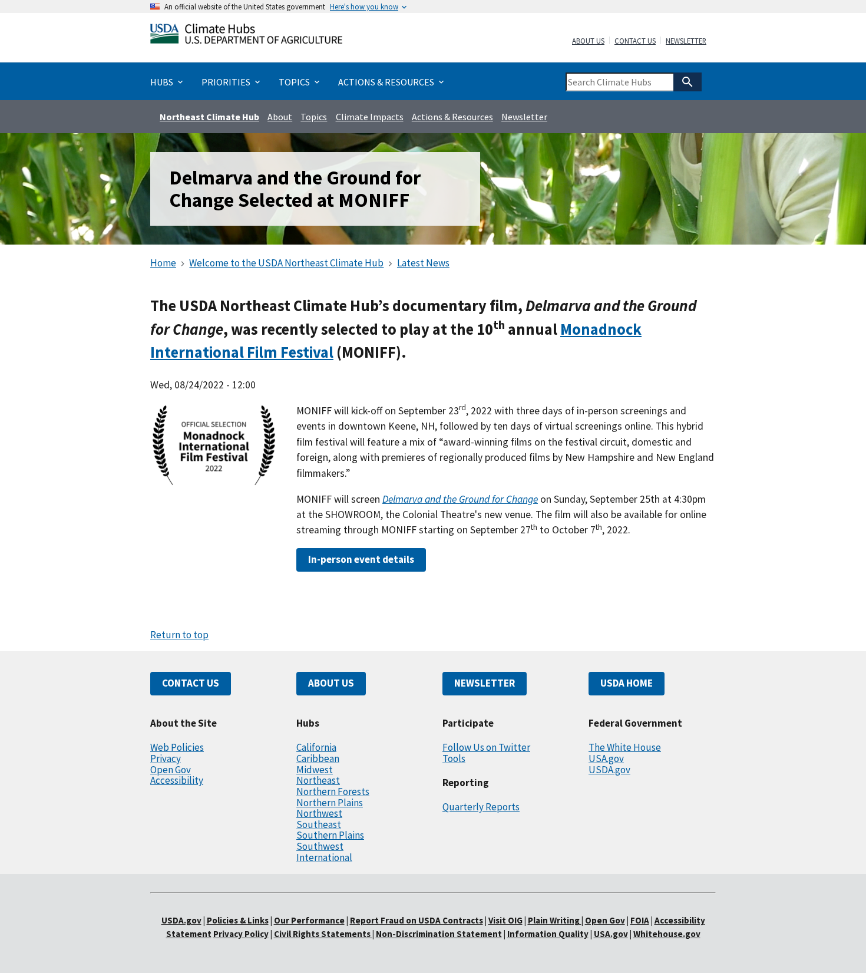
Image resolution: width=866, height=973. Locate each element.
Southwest (319, 846)
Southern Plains (330, 835)
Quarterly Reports (481, 806)
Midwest (314, 769)
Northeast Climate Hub (209, 117)
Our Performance (309, 920)
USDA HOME (626, 683)
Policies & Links (238, 920)
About (279, 117)
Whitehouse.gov (666, 933)
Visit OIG (505, 920)
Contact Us (635, 41)
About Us (588, 41)
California (316, 747)
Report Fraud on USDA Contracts (416, 920)
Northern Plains (329, 802)
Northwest (319, 813)
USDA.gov (609, 769)
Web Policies (177, 747)
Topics (313, 117)
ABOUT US (331, 683)
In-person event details (361, 559)
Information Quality (548, 933)
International (324, 857)
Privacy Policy (241, 933)
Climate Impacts (370, 117)
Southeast (318, 824)
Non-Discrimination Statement (439, 933)
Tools (453, 758)
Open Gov (170, 769)
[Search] (687, 81)
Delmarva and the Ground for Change (460, 499)
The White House (625, 747)
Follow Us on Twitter (486, 747)
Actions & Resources (452, 117)
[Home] (246, 36)
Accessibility (176, 780)
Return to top (179, 634)
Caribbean (317, 758)
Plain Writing (554, 920)
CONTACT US (190, 683)
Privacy (165, 758)
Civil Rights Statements (323, 933)
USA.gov (606, 758)
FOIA (639, 920)
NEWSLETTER (484, 683)
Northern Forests (332, 791)
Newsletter (686, 41)
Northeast (318, 780)
